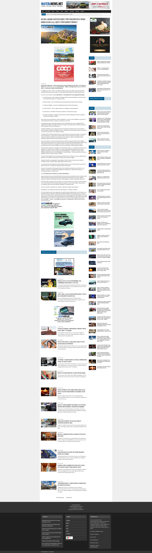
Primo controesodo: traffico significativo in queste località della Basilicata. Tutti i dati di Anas (104, 90)
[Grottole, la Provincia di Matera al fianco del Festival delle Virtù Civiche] (48, 439)
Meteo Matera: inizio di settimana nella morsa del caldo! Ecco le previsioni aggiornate (103, 152)
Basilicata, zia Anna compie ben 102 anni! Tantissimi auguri (71, 373)
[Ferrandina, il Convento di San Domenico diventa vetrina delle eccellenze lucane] (92, 205)
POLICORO (57, 11)
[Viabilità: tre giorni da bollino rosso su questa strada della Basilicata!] (92, 283)
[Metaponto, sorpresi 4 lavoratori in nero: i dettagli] (92, 231)
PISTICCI (62, 11)
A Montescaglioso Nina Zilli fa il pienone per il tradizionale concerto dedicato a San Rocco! (104, 197)
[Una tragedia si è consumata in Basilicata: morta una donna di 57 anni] (92, 369)
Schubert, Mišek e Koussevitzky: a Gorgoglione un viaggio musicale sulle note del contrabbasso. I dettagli (104, 324)
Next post (68, 497)
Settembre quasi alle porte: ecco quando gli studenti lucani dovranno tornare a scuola (104, 303)
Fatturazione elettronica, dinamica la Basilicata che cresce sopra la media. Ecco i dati (104, 76)
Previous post (60, 497)
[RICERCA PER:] (104, 14)
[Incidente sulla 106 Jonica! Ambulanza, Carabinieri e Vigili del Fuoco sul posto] (92, 179)
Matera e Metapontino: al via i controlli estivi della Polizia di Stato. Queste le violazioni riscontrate (103, 296)
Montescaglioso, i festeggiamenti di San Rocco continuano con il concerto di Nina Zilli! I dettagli (103, 361)
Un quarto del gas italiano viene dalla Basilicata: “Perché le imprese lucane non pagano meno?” (103, 127)
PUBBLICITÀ (82, 11)
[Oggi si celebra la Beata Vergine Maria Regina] (92, 244)
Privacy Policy (93, 537)
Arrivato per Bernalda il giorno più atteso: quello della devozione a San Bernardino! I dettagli (104, 158)
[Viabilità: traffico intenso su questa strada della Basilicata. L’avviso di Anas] (92, 141)
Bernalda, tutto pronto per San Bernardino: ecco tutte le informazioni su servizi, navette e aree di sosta (103, 223)
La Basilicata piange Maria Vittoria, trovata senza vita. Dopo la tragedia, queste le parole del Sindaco (103, 269)
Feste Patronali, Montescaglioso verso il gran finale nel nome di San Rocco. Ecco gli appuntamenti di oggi (103, 171)
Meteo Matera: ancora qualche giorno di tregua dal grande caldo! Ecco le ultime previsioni (103, 276)
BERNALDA (66, 11)
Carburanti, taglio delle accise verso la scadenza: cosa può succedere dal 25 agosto (103, 236)
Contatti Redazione (94, 539)
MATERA (53, 11)
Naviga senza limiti (94, 542)
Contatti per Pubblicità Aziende (96, 531)
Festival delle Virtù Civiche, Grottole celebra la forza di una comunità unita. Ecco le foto (103, 133)
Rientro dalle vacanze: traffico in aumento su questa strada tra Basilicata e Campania (104, 217)
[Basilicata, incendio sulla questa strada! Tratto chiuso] (92, 264)
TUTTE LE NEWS (47, 11)
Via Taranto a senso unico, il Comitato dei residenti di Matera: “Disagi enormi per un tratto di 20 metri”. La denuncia (103, 318)
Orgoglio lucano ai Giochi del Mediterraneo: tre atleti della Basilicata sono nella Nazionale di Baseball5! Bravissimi (104, 113)
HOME (42, 11)
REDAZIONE (77, 11)
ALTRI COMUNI (72, 11)
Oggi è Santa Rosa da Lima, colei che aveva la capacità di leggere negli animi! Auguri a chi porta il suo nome (104, 184)
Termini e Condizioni (94, 534)
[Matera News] (52, 4)
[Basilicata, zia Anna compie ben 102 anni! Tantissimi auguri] (48, 378)
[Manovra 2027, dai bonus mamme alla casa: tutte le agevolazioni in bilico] (92, 70)
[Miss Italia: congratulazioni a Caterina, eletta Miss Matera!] (92, 192)
